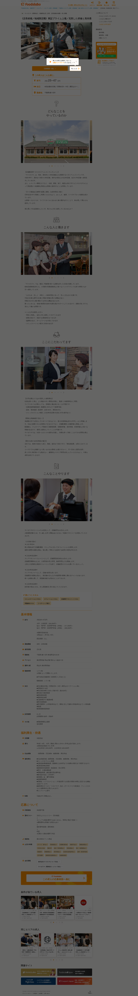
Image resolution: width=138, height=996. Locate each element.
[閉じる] (76, 61)
